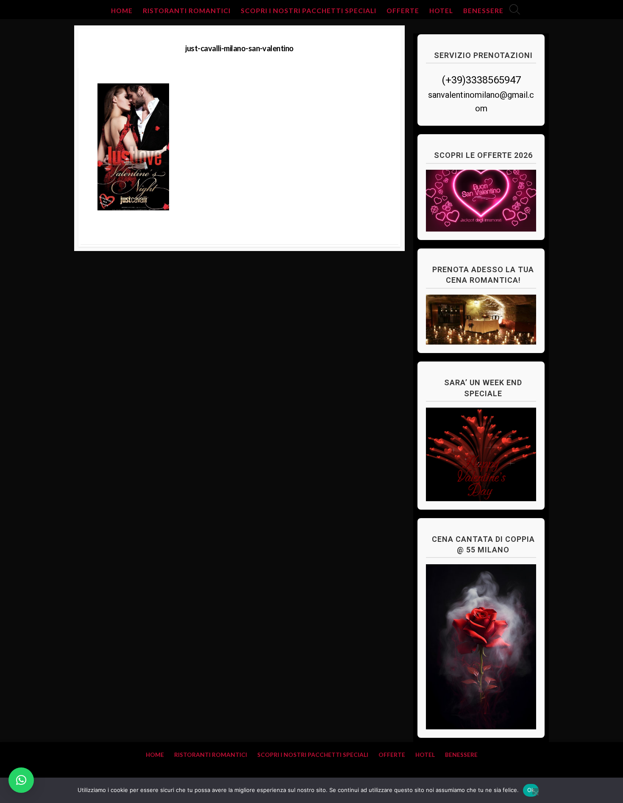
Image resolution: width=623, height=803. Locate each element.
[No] (535, 791)
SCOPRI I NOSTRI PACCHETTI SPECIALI (308, 10)
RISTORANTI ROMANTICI (187, 10)
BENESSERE (483, 10)
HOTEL (441, 10)
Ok (531, 789)
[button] (21, 780)
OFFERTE (403, 10)
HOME (122, 10)
